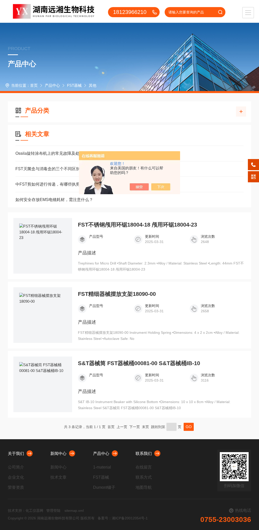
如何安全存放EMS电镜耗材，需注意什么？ (54, 199)
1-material (102, 467)
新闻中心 (58, 453)
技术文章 (58, 477)
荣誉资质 (16, 487)
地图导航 (144, 487)
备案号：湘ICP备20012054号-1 (123, 518)
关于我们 (16, 453)
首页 (34, 85)
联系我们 (144, 453)
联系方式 (144, 477)
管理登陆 (53, 511)
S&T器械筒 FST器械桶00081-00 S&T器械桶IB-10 (139, 363)
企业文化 (16, 477)
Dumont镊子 (104, 487)
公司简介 (16, 467)
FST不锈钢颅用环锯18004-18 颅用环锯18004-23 (137, 225)
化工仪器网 (34, 511)
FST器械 (74, 85)
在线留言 (144, 467)
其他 (92, 85)
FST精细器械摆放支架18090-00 (117, 294)
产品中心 (52, 85)
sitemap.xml (74, 511)
